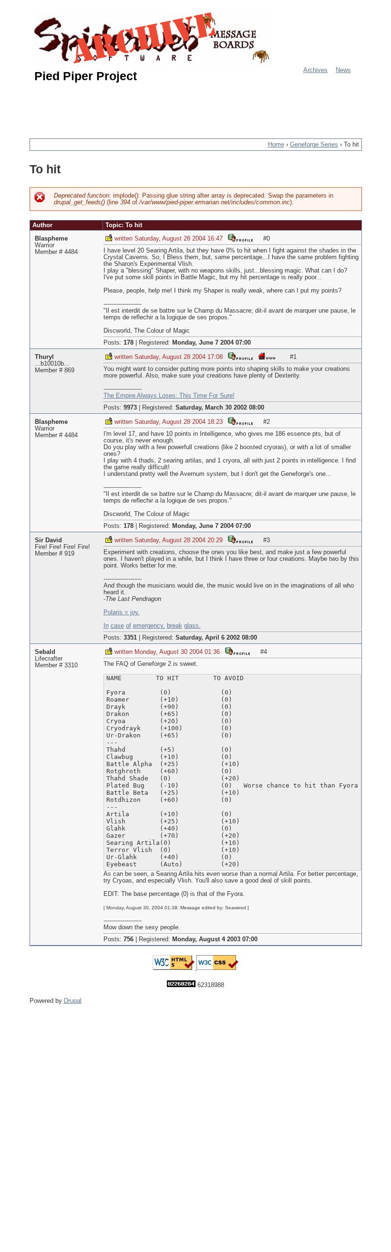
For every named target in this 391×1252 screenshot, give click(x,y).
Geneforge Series (314, 144)
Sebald (45, 652)
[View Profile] (240, 237)
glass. (192, 625)
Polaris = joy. (121, 612)
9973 (130, 407)
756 (128, 939)
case (117, 625)
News (343, 70)
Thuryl (44, 357)
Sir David (48, 540)
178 (128, 342)
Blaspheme (51, 238)
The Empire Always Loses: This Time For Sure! (169, 395)
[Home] (153, 39)
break (174, 625)
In (106, 625)
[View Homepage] (267, 356)
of (128, 625)
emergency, (149, 625)
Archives (315, 70)
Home (276, 144)
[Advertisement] (203, 106)
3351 (130, 637)
